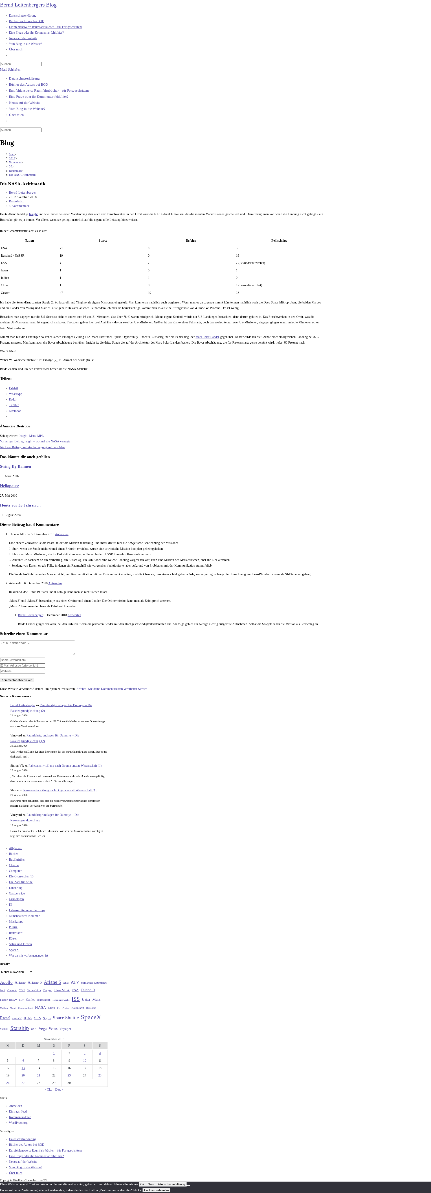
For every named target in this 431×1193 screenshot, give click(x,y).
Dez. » (59, 1089)
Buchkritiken (17, 859)
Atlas (66, 982)
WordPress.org (18, 1122)
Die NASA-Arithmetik (22, 174)
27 (23, 1083)
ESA (75, 990)
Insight (33, 214)
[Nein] (188, 1185)
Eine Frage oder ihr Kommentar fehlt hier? (38, 96)
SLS (37, 1018)
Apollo (6, 982)
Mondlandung (25, 1008)
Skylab (28, 1018)
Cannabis (12, 990)
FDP (21, 999)
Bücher (13, 853)
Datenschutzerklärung (24, 78)
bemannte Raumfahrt (94, 982)
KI (10, 904)
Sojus (47, 1018)
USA (34, 1029)
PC (58, 1008)
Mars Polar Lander (207, 337)
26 (7, 1083)
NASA (40, 1007)
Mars (32, 435)
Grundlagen (16, 899)
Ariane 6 (52, 982)
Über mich (16, 115)
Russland (91, 1007)
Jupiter (86, 999)
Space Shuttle (66, 1017)
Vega (43, 1028)
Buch (2, 990)
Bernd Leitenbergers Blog (28, 5)
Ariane (20, 982)
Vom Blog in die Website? (27, 108)
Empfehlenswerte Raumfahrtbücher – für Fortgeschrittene (49, 90)
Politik (13, 927)
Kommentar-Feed (20, 1117)
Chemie (14, 865)
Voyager (65, 1029)
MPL (40, 435)
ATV (75, 982)
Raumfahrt (16, 201)
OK (142, 1184)
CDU (22, 990)
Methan (4, 1008)
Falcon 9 (88, 990)
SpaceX (14, 950)
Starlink (4, 1029)
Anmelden (15, 1106)
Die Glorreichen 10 (21, 876)
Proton (65, 1008)
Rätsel (13, 938)
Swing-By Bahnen (15, 466)
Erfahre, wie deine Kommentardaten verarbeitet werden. (112, 689)
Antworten (61, 534)
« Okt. (48, 1089)
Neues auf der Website (24, 102)
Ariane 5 (35, 982)
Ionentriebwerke (61, 999)
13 (23, 1068)
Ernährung (15, 888)
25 (99, 1075)
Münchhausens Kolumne (24, 916)
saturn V (17, 1018)
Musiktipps (16, 921)
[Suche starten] (44, 130)
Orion (51, 1007)
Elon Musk (62, 990)
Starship (19, 1028)
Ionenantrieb (44, 999)
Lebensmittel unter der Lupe (27, 910)
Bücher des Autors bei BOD (28, 84)
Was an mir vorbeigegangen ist (28, 955)
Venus (53, 1028)
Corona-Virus (34, 990)
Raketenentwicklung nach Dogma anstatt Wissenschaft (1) (65, 765)
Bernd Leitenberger (22, 192)
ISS (76, 999)
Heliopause (9, 485)
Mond (13, 1008)
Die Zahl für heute (21, 882)
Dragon (47, 990)
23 (69, 1075)
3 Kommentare (19, 206)
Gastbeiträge (17, 893)
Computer (15, 871)
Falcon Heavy (8, 999)
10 (84, 1060)
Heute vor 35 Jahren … (20, 505)
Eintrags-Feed (18, 1111)
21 (38, 1075)
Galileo (30, 999)
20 (23, 1075)
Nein (151, 1184)
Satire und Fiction (20, 944)
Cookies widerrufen (156, 1190)
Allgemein (15, 848)
